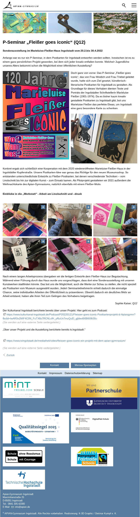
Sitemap (97, 373)
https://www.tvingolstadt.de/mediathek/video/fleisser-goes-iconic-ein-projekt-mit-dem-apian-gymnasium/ (66, 340)
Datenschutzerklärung (77, 373)
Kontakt (42, 373)
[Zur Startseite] (20, 5)
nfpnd (22, 507)
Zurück (11, 355)
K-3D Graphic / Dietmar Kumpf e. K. (98, 513)
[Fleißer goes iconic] (36, 115)
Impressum (55, 373)
